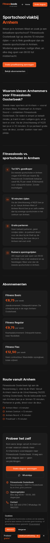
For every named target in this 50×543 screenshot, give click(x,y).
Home (27, 4)
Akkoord (10, 530)
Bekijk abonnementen (15, 71)
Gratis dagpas (40, 4)
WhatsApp (27, 475)
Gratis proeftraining (27, 536)
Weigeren (22, 530)
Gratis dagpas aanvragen (25, 468)
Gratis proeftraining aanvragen (19, 64)
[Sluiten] (43, 535)
